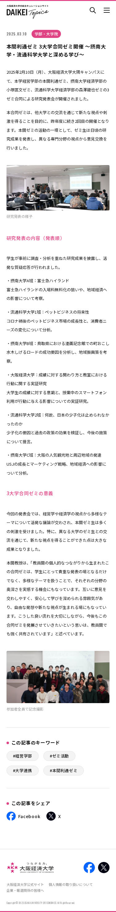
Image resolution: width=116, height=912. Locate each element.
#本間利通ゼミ (64, 770)
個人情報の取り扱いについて (71, 884)
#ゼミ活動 (59, 756)
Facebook (29, 816)
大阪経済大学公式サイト (25, 884)
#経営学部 (22, 756)
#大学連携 (22, 770)
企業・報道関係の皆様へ (25, 890)
